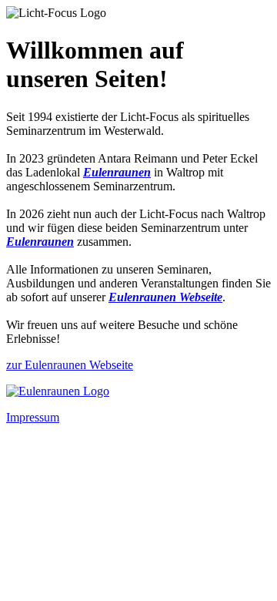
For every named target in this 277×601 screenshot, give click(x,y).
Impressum (32, 417)
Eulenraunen (117, 172)
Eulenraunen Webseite (165, 297)
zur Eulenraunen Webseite (69, 364)
